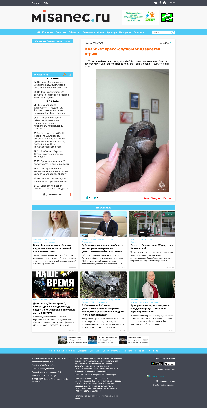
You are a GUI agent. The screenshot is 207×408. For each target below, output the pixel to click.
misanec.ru (36, 381)
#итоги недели (102, 302)
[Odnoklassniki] (160, 3)
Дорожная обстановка (90, 300)
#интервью (144, 302)
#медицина (154, 302)
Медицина (37, 239)
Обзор (111, 300)
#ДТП (92, 302)
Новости (46, 239)
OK (169, 198)
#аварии (85, 302)
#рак (45, 242)
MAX (146, 198)
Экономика (89, 32)
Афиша (35, 300)
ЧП (38, 32)
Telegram (156, 198)
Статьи (54, 239)
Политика (61, 32)
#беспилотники (87, 242)
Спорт (100, 32)
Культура (111, 32)
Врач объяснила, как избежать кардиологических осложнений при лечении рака (52, 248)
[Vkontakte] (155, 3)
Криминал (47, 32)
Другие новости (52, 194)
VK (164, 198)
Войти (172, 2)
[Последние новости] (64, 74)
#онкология (37, 242)
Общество (74, 32)
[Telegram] (164, 3)
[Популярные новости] (69, 74)
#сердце (52, 242)
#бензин (133, 242)
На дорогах (125, 32)
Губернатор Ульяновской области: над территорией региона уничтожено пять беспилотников (103, 248)
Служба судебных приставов (164, 385)
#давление (134, 302)
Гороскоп (138, 32)
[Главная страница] (70, 14)
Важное (84, 239)
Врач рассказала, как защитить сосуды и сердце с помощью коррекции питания (149, 308)
